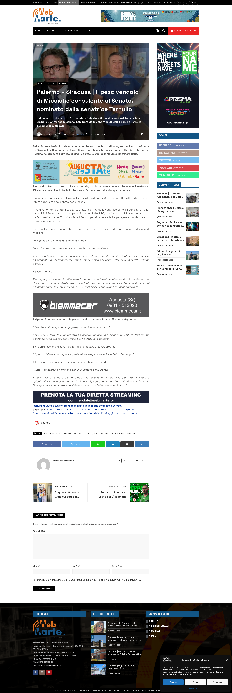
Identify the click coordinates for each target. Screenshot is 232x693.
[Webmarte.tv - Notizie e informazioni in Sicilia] (47, 16)
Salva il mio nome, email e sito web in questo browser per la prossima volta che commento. (89, 580)
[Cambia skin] (157, 31)
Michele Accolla (63, 460)
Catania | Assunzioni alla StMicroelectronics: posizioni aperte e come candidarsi (123, 638)
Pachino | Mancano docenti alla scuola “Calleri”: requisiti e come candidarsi (123, 653)
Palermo (63, 83)
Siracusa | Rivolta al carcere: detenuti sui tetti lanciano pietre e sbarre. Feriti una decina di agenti (171, 238)
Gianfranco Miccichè (72, 433)
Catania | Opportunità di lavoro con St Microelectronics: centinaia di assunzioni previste (124, 667)
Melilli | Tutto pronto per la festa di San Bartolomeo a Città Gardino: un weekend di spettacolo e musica (170, 267)
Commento (40, 531)
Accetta (173, 682)
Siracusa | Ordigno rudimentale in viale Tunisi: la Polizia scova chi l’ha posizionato (169, 195)
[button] (226, 660)
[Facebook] (179, 3)
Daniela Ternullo (52, 433)
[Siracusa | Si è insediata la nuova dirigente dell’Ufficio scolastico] (98, 627)
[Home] (38, 45)
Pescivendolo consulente (124, 433)
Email (76, 566)
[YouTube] (193, 3)
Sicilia (45, 46)
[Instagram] (183, 3)
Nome (36, 566)
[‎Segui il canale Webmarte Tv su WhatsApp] (197, 3)
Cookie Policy (194, 688)
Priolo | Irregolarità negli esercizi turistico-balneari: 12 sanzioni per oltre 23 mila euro (170, 253)
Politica (51, 83)
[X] (188, 3)
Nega (195, 682)
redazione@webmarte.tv (51, 665)
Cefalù (88, 433)
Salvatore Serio (101, 433)
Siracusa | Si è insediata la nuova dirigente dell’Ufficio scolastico (122, 624)
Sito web (117, 566)
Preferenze (217, 682)
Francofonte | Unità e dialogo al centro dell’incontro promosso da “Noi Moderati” (170, 209)
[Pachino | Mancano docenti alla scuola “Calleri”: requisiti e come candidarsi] (98, 655)
